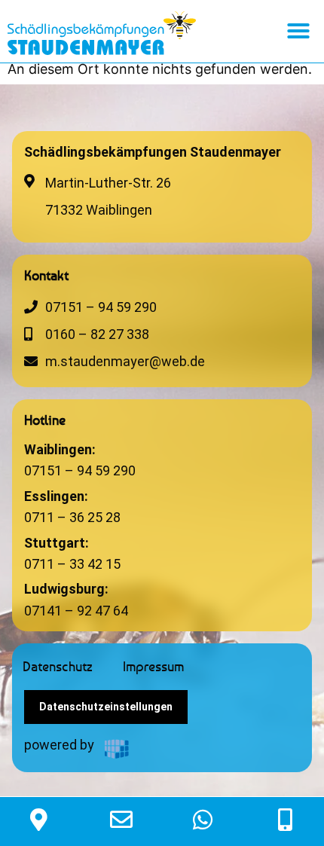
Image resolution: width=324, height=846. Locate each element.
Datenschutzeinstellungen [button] (106, 707)
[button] (298, 31)
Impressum (153, 666)
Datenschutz (58, 666)
